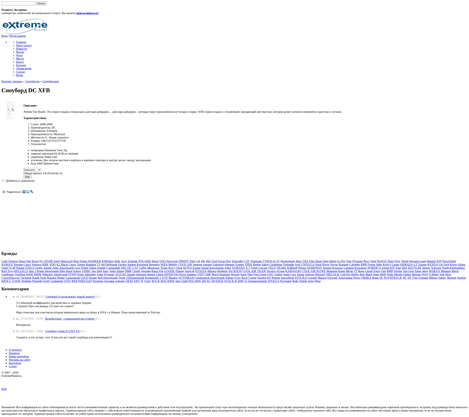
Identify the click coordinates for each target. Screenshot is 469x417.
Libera (159, 274)
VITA (67, 281)
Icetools (119, 281)
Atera (311, 281)
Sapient (131, 264)
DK (203, 261)
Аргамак (109, 281)
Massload (331, 271)
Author (278, 274)
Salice (265, 264)
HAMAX (7, 264)
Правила (14, 353)
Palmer (230, 277)
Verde (122, 277)
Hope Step (25, 261)
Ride (117, 261)
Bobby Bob (358, 274)
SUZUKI (120, 274)
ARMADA (406, 264)
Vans (349, 261)
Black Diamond (221, 274)
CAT (247, 261)
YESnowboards (135, 277)
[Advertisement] (32, 220)
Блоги (20, 61)
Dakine (180, 271)
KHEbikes (108, 261)
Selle (99, 271)
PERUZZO (85, 281)
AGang (280, 271)
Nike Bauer (315, 261)
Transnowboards (257, 281)
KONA (187, 267)
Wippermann (287, 261)
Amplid (101, 267)
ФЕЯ (74, 281)
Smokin (461, 277)
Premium (98, 281)
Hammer (344, 264)
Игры (19, 75)
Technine (26, 277)
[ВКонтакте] (24, 191)
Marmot (451, 277)
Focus (221, 261)
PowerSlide (449, 261)
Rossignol (142, 264)
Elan (398, 267)
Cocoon (262, 267)
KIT (392, 267)
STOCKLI (301, 277)
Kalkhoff (292, 267)
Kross (35, 261)
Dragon (327, 267)
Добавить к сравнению (20, 180)
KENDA (432, 264)
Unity (147, 281)
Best (76, 261)
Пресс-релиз (24, 45)
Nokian (20, 267)
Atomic (47, 267)
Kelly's (387, 264)
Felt (176, 274)
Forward (332, 277)
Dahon (83, 261)
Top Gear (408, 271)
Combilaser (275, 264)
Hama (341, 271)
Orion (254, 267)
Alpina (461, 264)
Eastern (239, 264)
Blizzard (320, 274)
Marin (368, 274)
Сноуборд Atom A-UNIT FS (62, 331)
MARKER (94, 261)
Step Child (181, 281)
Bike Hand (66, 271)
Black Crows (68, 264)
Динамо (146, 271)
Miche (349, 271)
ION (439, 261)
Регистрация (17, 35)
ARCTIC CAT (129, 267)
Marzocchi (67, 261)
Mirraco (212, 271)
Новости (21, 48)
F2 (278, 261)
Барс (106, 271)
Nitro (192, 261)
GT (416, 264)
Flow (397, 261)
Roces (453, 264)
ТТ (355, 271)
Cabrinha (354, 264)
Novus (334, 264)
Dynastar (357, 261)
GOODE (169, 271)
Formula (423, 277)
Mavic (455, 271)
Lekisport (218, 264)
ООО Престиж (168, 261)
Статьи (20, 71)
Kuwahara (360, 267)
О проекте (15, 349)
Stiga (318, 281)
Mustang (446, 271)
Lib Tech (444, 264)
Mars (299, 261)
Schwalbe (237, 261)
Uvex (237, 277)
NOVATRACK (393, 277)
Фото (19, 55)
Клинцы (337, 267)
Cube (4, 261)
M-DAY (382, 261)
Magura (322, 277)
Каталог (21, 65)
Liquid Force (372, 271)
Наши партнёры (19, 356)
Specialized (287, 277)
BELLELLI (21, 271)
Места (20, 58)
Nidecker (47, 274)
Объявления (23, 68)
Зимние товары (202, 264)
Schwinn (436, 267)
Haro (391, 261)
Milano (433, 277)
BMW (37, 274)
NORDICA (374, 267)
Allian (92, 267)
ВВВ (390, 271)
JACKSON (235, 271)
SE (381, 277)
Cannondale (113, 267)
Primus (302, 267)
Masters (173, 277)
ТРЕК (248, 264)
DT (410, 277)
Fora (415, 277)
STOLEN (201, 271)
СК (198, 261)
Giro (383, 271)
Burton (257, 264)
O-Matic (434, 274)
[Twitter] (28, 191)
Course (252, 277)
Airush (385, 267)
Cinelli (136, 271)
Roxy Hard (369, 261)
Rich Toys (7, 271)
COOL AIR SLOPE (314, 271)
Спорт (13, 366)
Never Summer (187, 274)
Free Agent (260, 274)
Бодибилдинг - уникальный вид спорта (69, 318)
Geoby (39, 267)
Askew (77, 271)
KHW (29, 274)
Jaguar (300, 274)
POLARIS (145, 261)
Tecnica (271, 271)
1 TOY (164, 277)
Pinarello (37, 281)
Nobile (303, 281)
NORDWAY (314, 267)
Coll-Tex (345, 274)
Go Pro (341, 261)
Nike (250, 274)
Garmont (349, 267)
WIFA (164, 264)
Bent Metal (329, 261)
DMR (128, 271)
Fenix (80, 274)
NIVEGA (273, 281)
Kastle (36, 277)
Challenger (7, 274)
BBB (364, 264)
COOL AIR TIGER (254, 271)
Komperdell (152, 277)
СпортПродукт (10, 277)
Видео (20, 52)
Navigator (285, 281)
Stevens (235, 274)
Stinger (426, 267)
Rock (244, 277)
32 (245, 281)
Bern (448, 274)
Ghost (179, 267)
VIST (200, 274)
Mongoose (153, 267)
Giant (4, 267)
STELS (29, 267)
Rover (325, 264)
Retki (295, 281)
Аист (124, 261)
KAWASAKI (293, 271)
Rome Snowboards (48, 271)
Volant (405, 261)
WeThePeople (109, 264)
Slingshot (90, 274)
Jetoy (425, 271)
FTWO (72, 274)
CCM (12, 267)
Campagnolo (72, 277)
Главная (21, 42)
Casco (27, 264)
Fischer (398, 271)
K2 (58, 264)
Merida (398, 274)
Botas (375, 277)
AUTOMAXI (186, 277)
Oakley (442, 277)
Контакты (15, 363)
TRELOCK (332, 274)
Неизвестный (417, 261)
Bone (361, 271)
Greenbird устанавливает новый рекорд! (70, 296)
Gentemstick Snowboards (210, 277)
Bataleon (91, 264)
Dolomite (288, 264)
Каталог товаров (11, 81)
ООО (425, 274)
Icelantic (133, 261)
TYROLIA (269, 261)
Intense (151, 274)
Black (155, 261)
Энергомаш (345, 277)
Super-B (189, 271)
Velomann (256, 261)
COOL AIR (185, 264)
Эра (93, 271)
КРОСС (6, 281)
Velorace (37, 264)
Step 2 (32, 271)
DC (405, 277)
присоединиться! (87, 13)
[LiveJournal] (32, 191)
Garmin (312, 277)
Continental (56, 281)
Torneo (81, 264)
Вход (4, 35)
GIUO (84, 277)
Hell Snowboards (108, 277)
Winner (276, 277)
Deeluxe (13, 261)
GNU (270, 274)
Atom (56, 261)
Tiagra (164, 267)
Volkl (112, 271)
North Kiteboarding (453, 267)
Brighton (222, 271)
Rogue (93, 277)
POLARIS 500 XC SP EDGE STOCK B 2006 (215, 281)
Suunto (131, 274)
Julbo (379, 264)
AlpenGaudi (60, 274)
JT (142, 281)
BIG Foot (211, 261)
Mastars (431, 261)
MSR (383, 274)
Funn (43, 277)
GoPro (143, 267)
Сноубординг (50, 81)
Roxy (171, 267)
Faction (122, 264)
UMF (207, 274)
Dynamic (109, 274)
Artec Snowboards (63, 267)
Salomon (141, 274)
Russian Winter (56, 277)
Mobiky (173, 264)
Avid (297, 264)
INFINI (168, 274)
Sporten (261, 277)
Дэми (99, 274)
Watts (390, 274)
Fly (41, 261)
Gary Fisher (81, 267)
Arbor (227, 267)
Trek (442, 274)
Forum (371, 264)
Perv (228, 261)
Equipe (422, 264)
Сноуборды (32, 81)
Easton (196, 267)
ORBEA (366, 277)
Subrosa (309, 274)
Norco (357, 277)
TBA (305, 261)
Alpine (120, 271)
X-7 (247, 267)
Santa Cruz (289, 274)
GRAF (129, 281)
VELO (272, 267)
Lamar (395, 264)
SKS (404, 267)
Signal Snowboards (212, 267)
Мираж (416, 274)
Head (318, 264)
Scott (46, 281)
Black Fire (157, 271)
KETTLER (414, 267)
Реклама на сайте (19, 359)
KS (269, 277)
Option (407, 274)
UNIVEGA (308, 264)
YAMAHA (238, 267)
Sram (243, 274)
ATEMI (48, 261)
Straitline (26, 281)
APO (137, 281)
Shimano (229, 264)
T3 (98, 264)
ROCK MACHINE (163, 281)
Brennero (154, 264)
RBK (45, 264)
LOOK (16, 281)
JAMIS (86, 271)
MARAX (434, 271)
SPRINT (183, 261)
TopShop (20, 274)
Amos (417, 271)
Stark (376, 274)
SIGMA (281, 267)
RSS (4, 389)
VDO (52, 264)
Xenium (18, 264)
